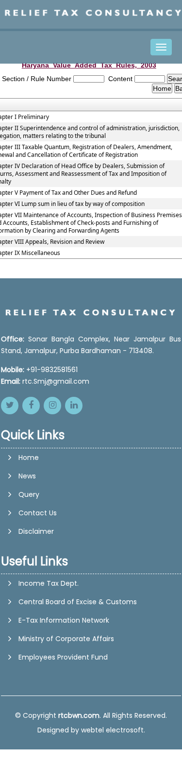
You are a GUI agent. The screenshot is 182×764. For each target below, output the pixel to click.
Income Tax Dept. (48, 583)
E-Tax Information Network (63, 620)
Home (28, 457)
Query (28, 494)
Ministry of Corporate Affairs (66, 638)
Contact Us (37, 512)
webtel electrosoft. (113, 730)
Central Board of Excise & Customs (77, 601)
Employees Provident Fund (63, 657)
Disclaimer (36, 531)
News (27, 476)
